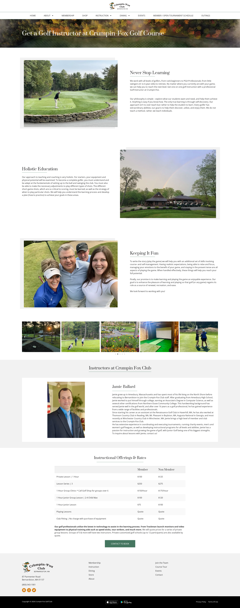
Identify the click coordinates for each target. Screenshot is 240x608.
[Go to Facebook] (24, 590)
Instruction (102, 15)
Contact (159, 574)
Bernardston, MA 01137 (33, 579)
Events (141, 15)
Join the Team (161, 562)
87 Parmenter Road (31, 576)
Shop (85, 15)
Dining (123, 15)
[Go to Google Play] (126, 602)
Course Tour (161, 566)
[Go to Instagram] (29, 590)
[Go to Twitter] (34, 590)
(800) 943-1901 (29, 584)
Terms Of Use (213, 602)
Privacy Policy (201, 602)
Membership (68, 15)
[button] (24, 337)
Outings (205, 15)
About (47, 15)
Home (33, 15)
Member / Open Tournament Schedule (173, 15)
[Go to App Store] (112, 602)
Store (91, 574)
